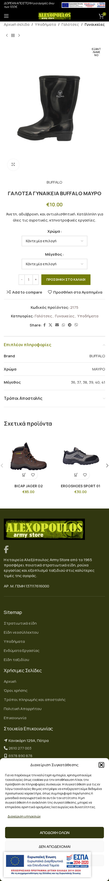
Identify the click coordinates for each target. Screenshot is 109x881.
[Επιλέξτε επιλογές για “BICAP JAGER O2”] (24, 474)
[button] (101, 764)
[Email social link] (57, 325)
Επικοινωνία (15, 717)
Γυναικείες (95, 24)
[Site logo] (55, 15)
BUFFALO (54, 182)
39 (91, 382)
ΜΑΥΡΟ (98, 369)
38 (85, 382)
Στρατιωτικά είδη (20, 623)
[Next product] (19, 36)
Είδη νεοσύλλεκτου (21, 632)
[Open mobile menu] (6, 16)
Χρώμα (53, 231)
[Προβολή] (13, 164)
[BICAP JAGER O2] (28, 457)
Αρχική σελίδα (16, 24)
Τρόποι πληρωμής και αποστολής (35, 699)
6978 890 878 (20, 755)
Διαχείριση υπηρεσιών (24, 816)
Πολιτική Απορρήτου (23, 708)
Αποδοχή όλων (54, 832)
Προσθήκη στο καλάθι (65, 279)
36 (73, 382)
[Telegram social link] (69, 325)
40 (97, 382)
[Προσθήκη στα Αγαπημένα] (33, 474)
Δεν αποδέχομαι (54, 846)
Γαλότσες (70, 24)
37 (79, 382)
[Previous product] (7, 36)
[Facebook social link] (44, 325)
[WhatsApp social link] (63, 325)
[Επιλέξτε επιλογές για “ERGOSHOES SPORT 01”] (76, 474)
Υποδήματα (45, 24)
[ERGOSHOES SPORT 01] (80, 457)
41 (103, 382)
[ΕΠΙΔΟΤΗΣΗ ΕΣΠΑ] (47, 864)
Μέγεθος (53, 254)
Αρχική (10, 681)
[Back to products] (13, 36)
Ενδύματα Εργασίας (22, 650)
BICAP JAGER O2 (28, 486)
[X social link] (50, 325)
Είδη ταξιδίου (16, 659)
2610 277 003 (20, 748)
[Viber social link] (76, 325)
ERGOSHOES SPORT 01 (80, 486)
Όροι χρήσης (16, 690)
